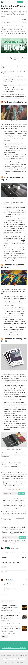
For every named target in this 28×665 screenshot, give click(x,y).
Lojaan (5, 579)
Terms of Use (20, 540)
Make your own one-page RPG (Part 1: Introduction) (9, 616)
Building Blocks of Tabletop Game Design (14, 423)
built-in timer (11, 158)
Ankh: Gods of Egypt (9, 131)
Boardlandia (23, 513)
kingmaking (7, 166)
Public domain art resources (9, 605)
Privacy (13, 655)
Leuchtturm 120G (8, 416)
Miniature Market (7, 513)
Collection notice (23, 655)
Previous (5, 557)
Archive (19, 475)
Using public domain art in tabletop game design (9, 608)
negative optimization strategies (13, 151)
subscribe (17, 400)
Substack (7, 662)
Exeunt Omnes (14, 478)
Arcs (5, 164)
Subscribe (20, 1)
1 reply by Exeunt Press (11, 588)
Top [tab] (2, 601)
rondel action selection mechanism (14, 241)
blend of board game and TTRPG (15, 316)
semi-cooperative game (15, 319)
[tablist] (7, 567)
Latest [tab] (6, 601)
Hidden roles (13, 333)
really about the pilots (21, 211)
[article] (14, 609)
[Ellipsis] (26, 579)
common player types (10, 71)
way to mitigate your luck (13, 224)
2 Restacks (17, 548)
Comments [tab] (4, 567)
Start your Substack (10, 658)
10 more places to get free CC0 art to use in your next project (10, 629)
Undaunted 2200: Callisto (10, 143)
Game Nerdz (15, 513)
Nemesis (6, 319)
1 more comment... (5, 595)
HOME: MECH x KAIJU (10, 207)
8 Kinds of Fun (21, 33)
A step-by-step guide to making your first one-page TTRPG (10, 619)
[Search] (25, 601)
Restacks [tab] (10, 567)
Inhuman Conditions (9, 308)
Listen (25, 19)
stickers (10, 421)
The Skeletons (7, 227)
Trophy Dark (7, 219)
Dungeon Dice (12, 33)
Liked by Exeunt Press (9, 581)
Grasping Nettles (8, 236)
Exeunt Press (9, 610)
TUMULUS (7, 385)
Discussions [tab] (11, 601)
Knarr (5, 154)
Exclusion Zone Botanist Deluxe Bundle (14, 248)
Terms (17, 655)
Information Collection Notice (15, 541)
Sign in (25, 1)
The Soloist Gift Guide (8, 500)
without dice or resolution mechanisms (13, 233)
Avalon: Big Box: (8, 327)
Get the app (20, 658)
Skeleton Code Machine (6, 473)
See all (4, 636)
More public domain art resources (10, 626)
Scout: (5, 296)
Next (23, 557)
